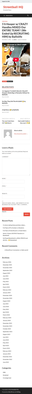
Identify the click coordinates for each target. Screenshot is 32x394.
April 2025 (6, 284)
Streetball (5, 21)
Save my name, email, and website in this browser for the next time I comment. (15, 203)
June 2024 (6, 306)
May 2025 (6, 281)
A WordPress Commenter (12, 250)
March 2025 (6, 287)
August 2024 (6, 301)
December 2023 (7, 323)
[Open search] (28, 15)
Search (4, 211)
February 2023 (7, 351)
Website (4, 193)
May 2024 (6, 309)
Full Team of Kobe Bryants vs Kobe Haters (14, 230)
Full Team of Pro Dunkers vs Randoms (13, 228)
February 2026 (7, 262)
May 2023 (6, 342)
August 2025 (6, 273)
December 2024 (7, 295)
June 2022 (6, 362)
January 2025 (7, 292)
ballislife (10, 81)
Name (4, 178)
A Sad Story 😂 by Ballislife (10, 110)
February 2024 (7, 317)
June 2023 (6, 340)
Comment (5, 156)
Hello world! (24, 250)
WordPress (11, 392)
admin (15, 39)
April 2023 (6, 345)
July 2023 (5, 337)
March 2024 (6, 315)
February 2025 (7, 290)
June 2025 (6, 278)
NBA (4, 372)
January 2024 (7, 320)
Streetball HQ (13, 7)
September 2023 (7, 331)
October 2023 (7, 329)
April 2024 (6, 312)
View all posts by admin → (21, 133)
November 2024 (7, 298)
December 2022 (7, 356)
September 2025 (7, 270)
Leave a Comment (22, 39)
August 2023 (6, 334)
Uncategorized (7, 378)
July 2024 (5, 303)
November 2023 (7, 326)
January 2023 (7, 354)
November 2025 (7, 267)
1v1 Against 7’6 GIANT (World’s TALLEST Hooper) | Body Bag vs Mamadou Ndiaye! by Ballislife (15, 92)
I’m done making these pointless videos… (14, 225)
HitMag (18, 392)
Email (4, 186)
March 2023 (6, 348)
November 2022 (7, 359)
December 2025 (7, 265)
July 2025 (5, 276)
